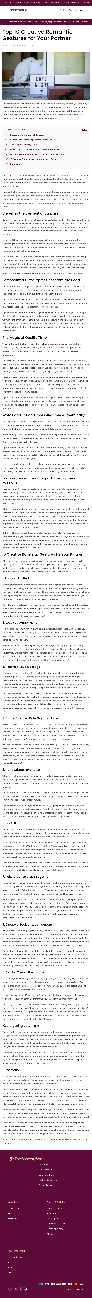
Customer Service (15, 1257)
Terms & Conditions (54, 1208)
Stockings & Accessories (48, 1180)
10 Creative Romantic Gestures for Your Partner (34, 159)
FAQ (10, 1262)
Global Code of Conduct (56, 1224)
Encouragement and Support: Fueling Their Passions (37, 154)
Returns (11, 1267)
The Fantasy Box (11, 45)
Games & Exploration (47, 1175)
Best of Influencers (46, 1185)
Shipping (11, 1272)
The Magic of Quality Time (23, 145)
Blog (10, 1213)
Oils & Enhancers (45, 1170)
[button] (81, 10)
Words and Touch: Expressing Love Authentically (34, 150)
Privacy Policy (52, 1213)
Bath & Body (43, 1165)
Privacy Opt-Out (53, 1219)
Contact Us (12, 1219)
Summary (15, 164)
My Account (51, 1234)
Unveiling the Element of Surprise (27, 135)
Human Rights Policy (55, 1229)
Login (63, 10)
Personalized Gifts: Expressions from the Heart (34, 140)
